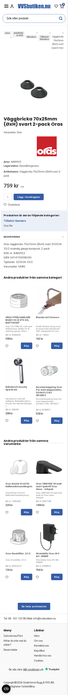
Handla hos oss (42, 655)
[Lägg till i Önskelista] (7, 346)
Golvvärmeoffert (13, 635)
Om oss (38, 640)
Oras (19, 132)
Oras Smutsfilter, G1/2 (17, 553)
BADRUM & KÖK (18, 34)
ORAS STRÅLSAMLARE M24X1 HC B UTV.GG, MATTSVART (17, 320)
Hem (7, 33)
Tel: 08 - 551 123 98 (15, 618)
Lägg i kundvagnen (28, 197)
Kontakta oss (41, 645)
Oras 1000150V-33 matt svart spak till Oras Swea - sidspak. (48, 486)
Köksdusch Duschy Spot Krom (16, 388)
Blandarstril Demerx (47, 317)
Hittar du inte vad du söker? (15, 642)
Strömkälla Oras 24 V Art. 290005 (47, 555)
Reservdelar (10, 649)
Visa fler (8, 225)
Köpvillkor (39, 650)
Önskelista (14, 204)
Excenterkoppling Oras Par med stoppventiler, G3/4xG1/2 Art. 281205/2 (49, 391)
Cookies (38, 660)
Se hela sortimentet (34, 606)
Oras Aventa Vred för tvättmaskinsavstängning (19, 485)
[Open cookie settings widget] (6, 689)
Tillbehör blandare (44, 38)
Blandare (31, 36)
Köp (26, 345)
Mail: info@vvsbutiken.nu (41, 618)
